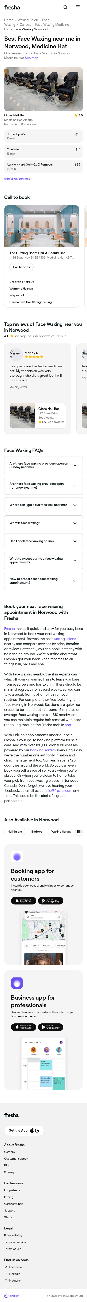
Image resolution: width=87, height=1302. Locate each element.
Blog (7, 1165)
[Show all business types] (79, 831)
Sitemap (9, 1172)
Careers (9, 1152)
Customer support (16, 1158)
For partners (12, 1190)
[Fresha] (12, 7)
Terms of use (12, 1249)
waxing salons (64, 639)
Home (8, 20)
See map (31, 58)
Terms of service (15, 1242)
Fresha (9, 629)
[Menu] (78, 7)
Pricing (8, 1197)
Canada (25, 24)
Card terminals (13, 1203)
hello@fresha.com (58, 791)
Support (9, 1210)
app (68, 725)
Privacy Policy (13, 1235)
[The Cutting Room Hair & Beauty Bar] (41, 256)
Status (8, 1217)
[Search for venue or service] (65, 7)
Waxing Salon (28, 20)
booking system (43, 750)
